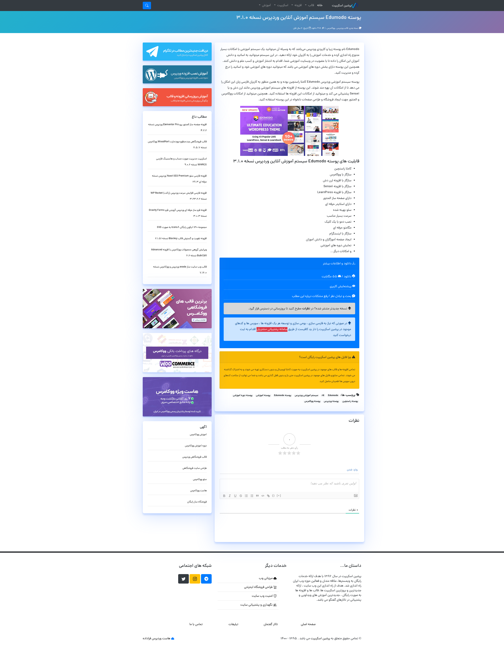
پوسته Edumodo (282, 395)
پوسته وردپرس (331, 401)
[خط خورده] (241, 495)
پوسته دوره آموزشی (242, 395)
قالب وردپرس (342, 28)
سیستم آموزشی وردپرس (306, 395)
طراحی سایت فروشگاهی (195, 468)
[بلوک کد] (263, 495)
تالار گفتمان (271, 624)
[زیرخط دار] (235, 495)
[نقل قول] (257, 495)
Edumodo (333, 395)
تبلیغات (233, 624)
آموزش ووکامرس (198, 435)
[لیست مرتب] (246, 495)
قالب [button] (310, 5)
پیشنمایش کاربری (341, 286)
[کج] (230, 495)
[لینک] (268, 495)
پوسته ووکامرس (312, 401)
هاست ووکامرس (198, 491)
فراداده (147, 638)
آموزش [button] (266, 5)
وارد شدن (352, 470)
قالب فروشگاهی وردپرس (194, 457)
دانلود (348, 276)
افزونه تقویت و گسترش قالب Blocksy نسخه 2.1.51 (181, 239)
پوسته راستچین (350, 401)
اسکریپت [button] (282, 5)
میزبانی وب (266, 578)
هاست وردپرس (161, 638)
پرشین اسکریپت (341, 5)
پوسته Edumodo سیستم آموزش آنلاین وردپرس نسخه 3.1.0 (298, 18)
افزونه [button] (298, 5)
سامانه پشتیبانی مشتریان (272, 329)
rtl (323, 395)
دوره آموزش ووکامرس (196, 446)
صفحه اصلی (308, 624)
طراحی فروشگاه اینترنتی (258, 587)
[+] (279, 495)
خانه (319, 5)
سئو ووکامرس (200, 479)
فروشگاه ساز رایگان (197, 502)
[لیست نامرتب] (252, 495)
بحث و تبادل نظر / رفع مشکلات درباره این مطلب (322, 296)
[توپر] (224, 495)
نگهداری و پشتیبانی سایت (256, 605)
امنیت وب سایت (262, 596)
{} (273, 495)
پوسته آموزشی (263, 395)
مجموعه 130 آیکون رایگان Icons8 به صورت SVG (182, 227)
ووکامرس (331, 28)
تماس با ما (196, 624)
